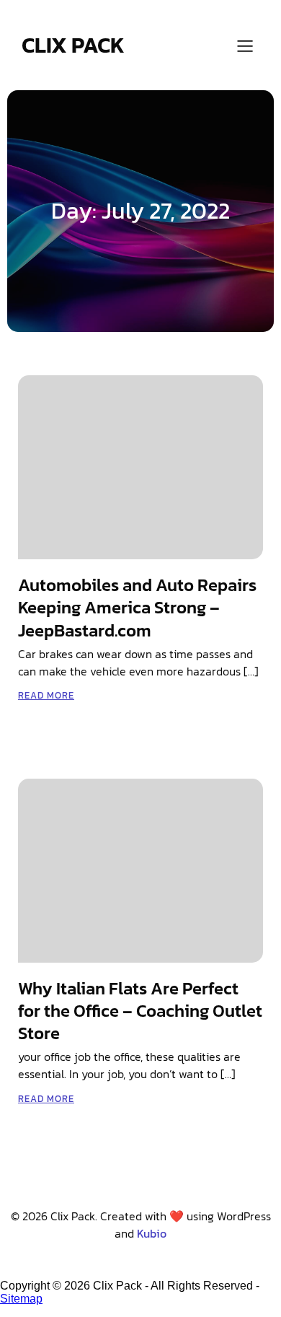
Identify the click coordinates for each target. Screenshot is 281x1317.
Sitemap (21, 1298)
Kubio (151, 1233)
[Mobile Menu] (245, 45)
